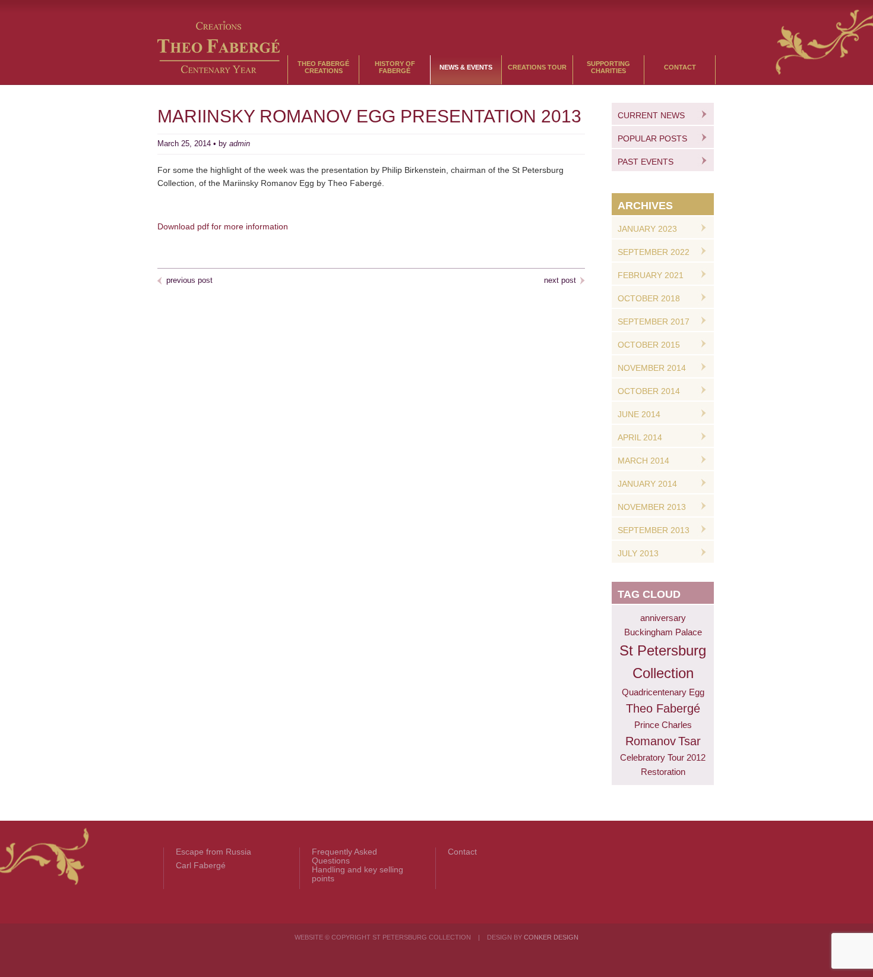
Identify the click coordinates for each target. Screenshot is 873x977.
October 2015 (649, 344)
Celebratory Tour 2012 (663, 757)
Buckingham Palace (663, 632)
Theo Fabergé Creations (323, 67)
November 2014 (652, 368)
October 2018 (649, 298)
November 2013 (652, 507)
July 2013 (638, 553)
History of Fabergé (395, 67)
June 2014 (639, 414)
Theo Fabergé (663, 708)
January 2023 (647, 229)
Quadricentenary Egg (663, 692)
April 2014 (640, 437)
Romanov (650, 741)
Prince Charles (663, 725)
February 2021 (651, 275)
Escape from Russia (213, 851)
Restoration (663, 772)
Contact (680, 67)
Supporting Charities (608, 67)
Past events (645, 161)
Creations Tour (537, 67)
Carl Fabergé (201, 865)
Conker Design (551, 937)
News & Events (465, 67)
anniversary (663, 618)
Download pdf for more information (222, 226)
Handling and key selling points (357, 874)
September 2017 (653, 321)
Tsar (689, 741)
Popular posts (652, 138)
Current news (651, 115)
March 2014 (643, 460)
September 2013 (653, 530)
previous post (189, 280)
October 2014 (649, 391)
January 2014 (647, 483)
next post (560, 280)
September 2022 (653, 252)
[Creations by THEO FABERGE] (218, 70)
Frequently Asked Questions (344, 856)
